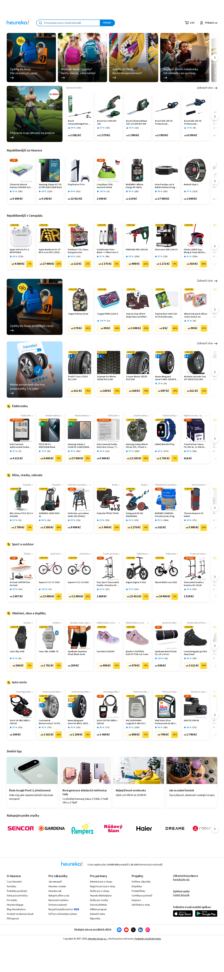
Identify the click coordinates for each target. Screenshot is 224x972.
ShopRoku (137, 886)
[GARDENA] (52, 828)
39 (194, 658)
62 (20, 727)
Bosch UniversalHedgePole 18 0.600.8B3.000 (79, 122)
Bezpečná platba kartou (60, 909)
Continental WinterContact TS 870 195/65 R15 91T (49, 722)
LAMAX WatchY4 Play (164, 444)
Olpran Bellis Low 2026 (166, 582)
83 (78, 451)
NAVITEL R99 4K (191, 720)
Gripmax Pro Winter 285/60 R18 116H (106, 378)
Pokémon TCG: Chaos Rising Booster (78, 251)
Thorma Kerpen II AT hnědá (194, 515)
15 (20, 589)
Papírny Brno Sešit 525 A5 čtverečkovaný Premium (166, 315)
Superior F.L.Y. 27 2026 (49, 582)
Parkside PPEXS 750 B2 (108, 513)
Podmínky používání (17, 891)
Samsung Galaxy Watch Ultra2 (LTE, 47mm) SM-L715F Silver (137, 446)
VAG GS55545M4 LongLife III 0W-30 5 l (136, 722)
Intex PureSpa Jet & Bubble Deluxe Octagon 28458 (166, 186)
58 (20, 191)
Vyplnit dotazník (181, 895)
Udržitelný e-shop (141, 905)
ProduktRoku (138, 891)
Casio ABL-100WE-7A (48, 651)
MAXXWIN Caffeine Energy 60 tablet (134, 186)
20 (194, 589)
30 (107, 128)
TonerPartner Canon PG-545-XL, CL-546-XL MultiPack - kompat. (194, 446)
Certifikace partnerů (142, 895)
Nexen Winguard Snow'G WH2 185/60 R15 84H (166, 378)
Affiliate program (98, 909)
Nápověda (95, 918)
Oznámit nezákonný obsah (20, 914)
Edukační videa (97, 914)
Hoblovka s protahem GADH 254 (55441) (78, 515)
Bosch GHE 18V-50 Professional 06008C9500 (164, 122)
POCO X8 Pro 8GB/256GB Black (47, 446)
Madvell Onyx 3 (191, 184)
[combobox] (68, 23)
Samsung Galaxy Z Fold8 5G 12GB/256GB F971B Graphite (78, 446)
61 (78, 191)
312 (195, 191)
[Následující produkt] (215, 116)
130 (137, 727)
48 (107, 256)
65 (165, 191)
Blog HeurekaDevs (16, 909)
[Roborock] (206, 828)
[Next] (215, 57)
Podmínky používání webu (148, 939)
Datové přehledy (98, 905)
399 (195, 256)
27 (194, 520)
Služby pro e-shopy (99, 891)
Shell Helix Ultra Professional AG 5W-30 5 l (166, 722)
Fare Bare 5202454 (105, 651)
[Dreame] (175, 828)
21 (107, 589)
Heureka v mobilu (57, 886)
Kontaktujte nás (181, 879)
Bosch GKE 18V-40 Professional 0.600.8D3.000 (192, 122)
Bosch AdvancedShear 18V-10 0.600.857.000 (136, 122)
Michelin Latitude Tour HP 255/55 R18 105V (195, 378)
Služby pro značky (99, 900)
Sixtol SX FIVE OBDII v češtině (107, 722)
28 (136, 191)
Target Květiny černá (78, 314)
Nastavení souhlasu (58, 900)
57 (194, 727)
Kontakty (11, 886)
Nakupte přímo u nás (58, 895)
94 (194, 451)
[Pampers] (82, 828)
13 (136, 520)
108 (137, 256)
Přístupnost (13, 918)
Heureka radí (54, 891)
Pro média (12, 900)
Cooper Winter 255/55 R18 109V (136, 378)
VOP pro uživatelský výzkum (62, 914)
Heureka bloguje (15, 905)
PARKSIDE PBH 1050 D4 (137, 249)
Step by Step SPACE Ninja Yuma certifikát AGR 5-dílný (136, 315)
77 (107, 727)
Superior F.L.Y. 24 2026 (78, 582)
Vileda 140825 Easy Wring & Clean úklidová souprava (195, 251)
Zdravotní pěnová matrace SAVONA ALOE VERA (20, 186)
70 (49, 727)
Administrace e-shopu (101, 881)
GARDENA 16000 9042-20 (49, 515)
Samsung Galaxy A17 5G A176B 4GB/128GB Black (50, 186)
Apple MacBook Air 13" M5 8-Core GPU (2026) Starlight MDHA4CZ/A (50, 251)
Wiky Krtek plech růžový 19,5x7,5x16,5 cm (195, 315)
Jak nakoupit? (55, 881)
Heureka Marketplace (101, 895)
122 (21, 256)
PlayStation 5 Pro (76, 184)
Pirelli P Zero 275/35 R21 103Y (78, 378)
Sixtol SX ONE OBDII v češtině (20, 722)
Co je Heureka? (14, 881)
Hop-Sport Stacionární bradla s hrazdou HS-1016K (108, 584)
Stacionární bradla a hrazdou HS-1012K (194, 584)
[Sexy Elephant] (113, 828)
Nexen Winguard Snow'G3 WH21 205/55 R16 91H (78, 722)
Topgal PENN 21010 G (107, 314)
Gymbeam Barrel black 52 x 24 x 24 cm (166, 653)
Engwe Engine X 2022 (136, 582)
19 (78, 128)
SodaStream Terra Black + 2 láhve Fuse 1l (107, 251)
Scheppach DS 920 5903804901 (134, 515)
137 (166, 451)
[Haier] (144, 828)
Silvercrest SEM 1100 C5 (166, 249)
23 (78, 520)
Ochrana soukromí (57, 905)
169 (137, 451)
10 (78, 256)
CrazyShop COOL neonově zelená (105, 186)
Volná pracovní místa (17, 895)
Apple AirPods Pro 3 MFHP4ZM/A (19, 251)
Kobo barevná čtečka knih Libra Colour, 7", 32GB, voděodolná (107, 446)
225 (50, 191)
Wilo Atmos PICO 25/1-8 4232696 (21, 515)
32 (136, 128)
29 (165, 256)
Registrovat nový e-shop (102, 886)
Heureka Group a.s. (97, 939)
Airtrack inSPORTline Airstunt (20, 584)
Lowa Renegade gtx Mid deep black (195, 653)
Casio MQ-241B (17, 651)
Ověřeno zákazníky (141, 881)
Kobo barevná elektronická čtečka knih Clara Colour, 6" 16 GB (21, 446)
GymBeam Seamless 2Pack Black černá (77, 653)
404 (166, 520)
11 (107, 451)
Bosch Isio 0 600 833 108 (106, 122)
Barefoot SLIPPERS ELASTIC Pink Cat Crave (137, 653)
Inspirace (136, 900)
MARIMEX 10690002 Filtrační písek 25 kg (164, 515)
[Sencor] (21, 828)
